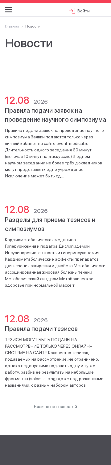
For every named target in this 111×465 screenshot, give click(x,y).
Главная (12, 26)
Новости (32, 26)
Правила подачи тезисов (41, 328)
